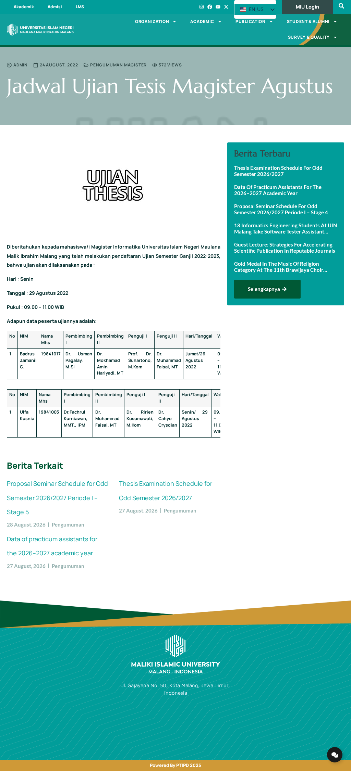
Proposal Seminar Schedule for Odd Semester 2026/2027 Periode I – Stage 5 (57, 497)
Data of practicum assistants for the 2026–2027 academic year (278, 190)
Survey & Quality (309, 37)
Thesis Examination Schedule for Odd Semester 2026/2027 (278, 171)
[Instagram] (201, 6)
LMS (80, 7)
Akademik (24, 7)
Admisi (55, 7)
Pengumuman (68, 524)
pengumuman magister (118, 65)
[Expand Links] (334, 754)
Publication (250, 21)
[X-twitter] (226, 6)
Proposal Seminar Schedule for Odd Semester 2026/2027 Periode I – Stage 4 (281, 209)
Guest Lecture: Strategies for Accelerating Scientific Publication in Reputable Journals (284, 247)
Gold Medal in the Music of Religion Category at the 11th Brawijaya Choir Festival (278, 267)
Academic (202, 21)
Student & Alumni (308, 21)
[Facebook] (209, 6)
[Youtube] (218, 6)
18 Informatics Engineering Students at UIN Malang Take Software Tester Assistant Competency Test (285, 228)
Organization (152, 21)
